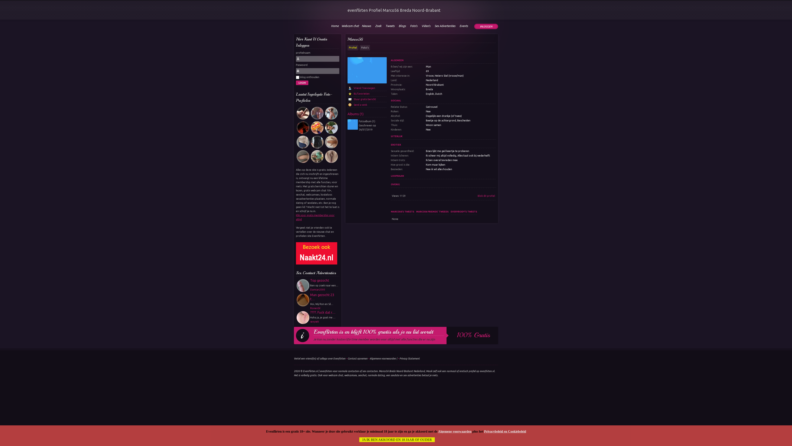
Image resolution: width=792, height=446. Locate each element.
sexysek (314, 321)
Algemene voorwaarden (383, 358)
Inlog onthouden (309, 77)
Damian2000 (317, 289)
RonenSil (315, 308)
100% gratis (473, 335)
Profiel (353, 47)
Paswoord (302, 65)
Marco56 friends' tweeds (432, 211)
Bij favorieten (362, 93)
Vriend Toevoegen (364, 88)
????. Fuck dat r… (322, 312)
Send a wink (360, 104)
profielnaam (303, 52)
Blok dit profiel (486, 196)
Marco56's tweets (402, 211)
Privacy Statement (410, 358)
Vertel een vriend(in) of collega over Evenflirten (319, 358)
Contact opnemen (358, 358)
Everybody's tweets (464, 211)
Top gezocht (319, 280)
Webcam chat (350, 26)
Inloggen (486, 26)
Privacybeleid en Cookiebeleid (505, 431)
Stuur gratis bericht (365, 99)
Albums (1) (356, 114)
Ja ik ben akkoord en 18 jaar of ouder (397, 439)
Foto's (365, 47)
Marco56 (355, 39)
